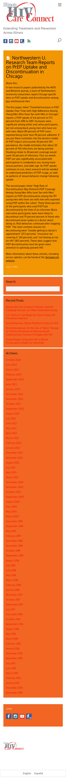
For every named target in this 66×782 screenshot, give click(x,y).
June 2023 (11, 384)
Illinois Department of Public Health (42, 732)
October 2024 (13, 359)
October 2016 (13, 619)
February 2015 (13, 678)
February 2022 (13, 442)
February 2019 (13, 535)
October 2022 (13, 403)
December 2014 (14, 687)
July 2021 (10, 467)
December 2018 (14, 540)
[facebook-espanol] (22, 41)
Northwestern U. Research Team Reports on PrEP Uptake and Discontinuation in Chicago (30, 67)
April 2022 (11, 433)
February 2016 (13, 643)
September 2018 (14, 555)
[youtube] (17, 41)
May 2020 (11, 511)
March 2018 (12, 580)
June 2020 (11, 506)
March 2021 (12, 477)
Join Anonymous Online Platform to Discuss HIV (32, 323)
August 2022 (13, 413)
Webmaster (40, 736)
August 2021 (12, 462)
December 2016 (14, 614)
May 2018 (11, 575)
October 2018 (13, 550)
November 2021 (14, 457)
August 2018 (12, 560)
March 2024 (12, 369)
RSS (31, 41)
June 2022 (11, 423)
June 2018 (11, 570)
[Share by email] (32, 82)
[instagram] (11, 41)
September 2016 (14, 624)
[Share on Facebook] (20, 82)
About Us (7, 732)
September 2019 (14, 526)
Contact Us (19, 732)
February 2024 (13, 374)
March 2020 (12, 516)
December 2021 (14, 452)
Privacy (51, 736)
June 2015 (11, 668)
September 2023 (15, 379)
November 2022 (14, 398)
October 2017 (13, 599)
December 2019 (14, 521)
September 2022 (15, 408)
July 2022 (11, 418)
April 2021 (11, 472)
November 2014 (14, 692)
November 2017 (14, 594)
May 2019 (11, 531)
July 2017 (10, 609)
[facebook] (5, 41)
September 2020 (15, 496)
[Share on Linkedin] (26, 82)
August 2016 (12, 628)
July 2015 (10, 663)
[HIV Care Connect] (28, 21)
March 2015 (12, 673)
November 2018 (14, 545)
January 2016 (12, 648)
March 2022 (12, 438)
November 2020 (14, 487)
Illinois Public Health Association (18, 736)
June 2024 (11, 364)
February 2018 (13, 585)
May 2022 (11, 428)
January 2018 (12, 589)
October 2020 (13, 491)
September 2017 (14, 604)
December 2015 (14, 653)
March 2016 (12, 638)
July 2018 (10, 565)
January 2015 (12, 682)
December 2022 (14, 394)
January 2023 (13, 389)
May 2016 (11, 633)
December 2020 (14, 482)
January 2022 (13, 447)
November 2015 (14, 658)
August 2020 (13, 501)
